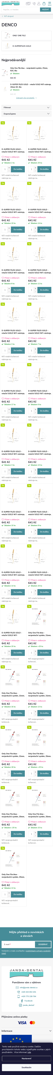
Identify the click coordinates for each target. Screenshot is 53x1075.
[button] (9, 167)
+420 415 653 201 (28, 992)
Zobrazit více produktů (25, 98)
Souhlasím (26, 1067)
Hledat (45, 9)
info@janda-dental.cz (28, 987)
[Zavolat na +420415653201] (34, 3)
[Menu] (49, 3)
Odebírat (43, 944)
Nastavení (26, 1058)
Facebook (29, 1001)
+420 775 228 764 (28, 996)
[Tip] (13, 134)
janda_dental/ (28, 1005)
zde (29, 1052)
